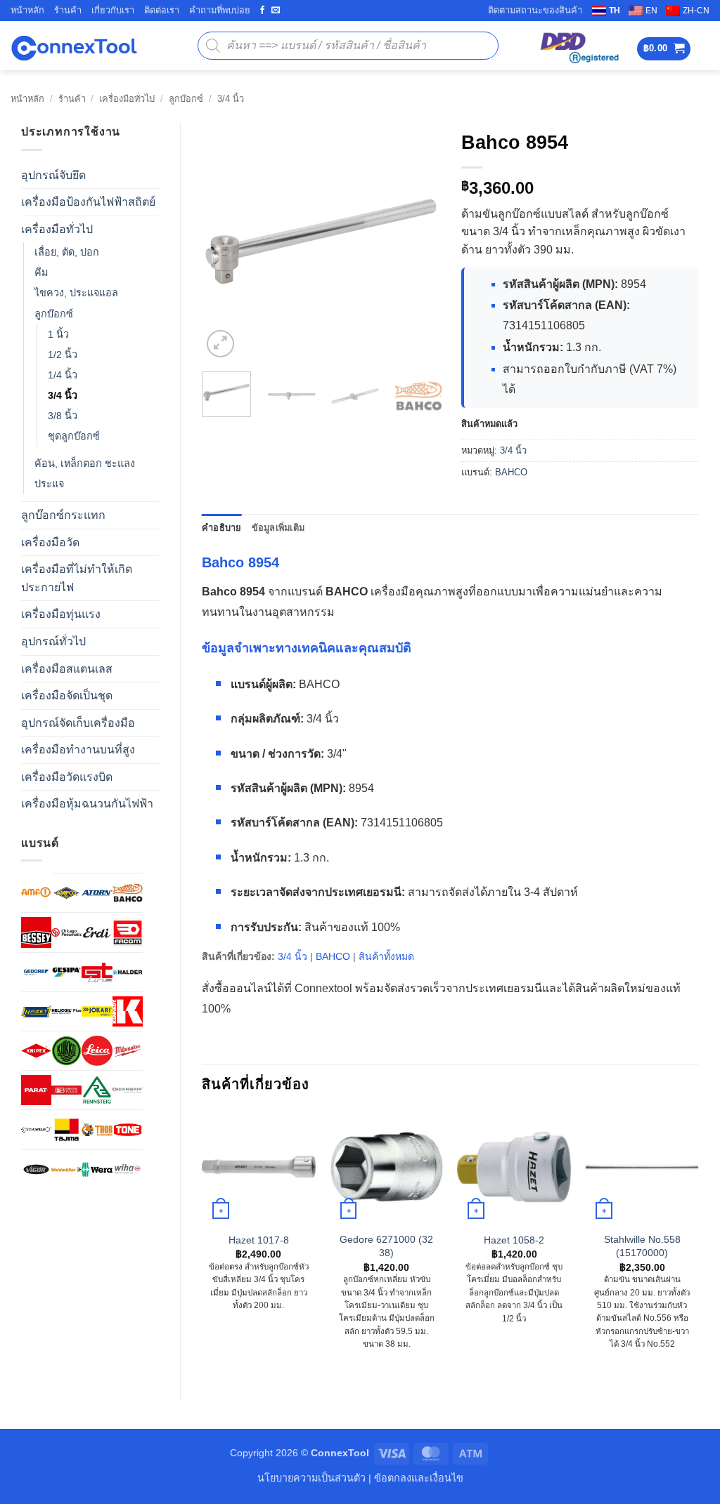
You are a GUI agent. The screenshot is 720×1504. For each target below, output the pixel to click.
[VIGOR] (36, 1169)
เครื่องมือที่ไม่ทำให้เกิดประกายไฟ (76, 578)
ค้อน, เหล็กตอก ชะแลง (84, 463)
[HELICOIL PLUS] (66, 1011)
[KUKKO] (66, 1050)
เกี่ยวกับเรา (112, 10)
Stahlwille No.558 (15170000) (642, 1246)
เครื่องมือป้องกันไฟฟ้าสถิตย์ (88, 202)
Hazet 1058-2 (514, 1240)
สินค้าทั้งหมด (386, 956)
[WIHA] (127, 1169)
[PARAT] (36, 1090)
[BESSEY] (36, 932)
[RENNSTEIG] (97, 1090)
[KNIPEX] (36, 1050)
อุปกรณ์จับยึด (53, 175)
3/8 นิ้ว (62, 415)
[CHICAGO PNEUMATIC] (66, 932)
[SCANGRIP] (127, 1090)
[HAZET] (36, 1011)
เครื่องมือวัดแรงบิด (66, 777)
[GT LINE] (97, 972)
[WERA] (97, 1169)
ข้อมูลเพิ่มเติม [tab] (278, 527)
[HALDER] (127, 972)
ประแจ (49, 483)
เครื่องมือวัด (50, 542)
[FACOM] (127, 932)
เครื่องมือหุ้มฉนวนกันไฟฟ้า (87, 804)
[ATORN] (97, 892)
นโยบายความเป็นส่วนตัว (311, 1478)
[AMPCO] (66, 892)
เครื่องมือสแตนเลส (66, 669)
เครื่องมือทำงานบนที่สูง (78, 750)
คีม (41, 272)
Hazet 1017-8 (259, 1240)
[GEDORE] (36, 972)
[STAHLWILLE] (36, 1129)
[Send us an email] (275, 10)
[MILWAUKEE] (127, 1050)
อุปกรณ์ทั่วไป (53, 641)
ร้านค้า (68, 10)
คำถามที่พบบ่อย (219, 10)
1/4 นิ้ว (62, 375)
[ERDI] (97, 932)
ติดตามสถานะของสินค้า (535, 10)
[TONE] (127, 1129)
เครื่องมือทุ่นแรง (61, 614)
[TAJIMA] (66, 1129)
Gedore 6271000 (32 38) (386, 1246)
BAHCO (511, 472)
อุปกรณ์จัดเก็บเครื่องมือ (78, 723)
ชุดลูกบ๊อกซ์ (74, 436)
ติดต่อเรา (161, 10)
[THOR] (97, 1129)
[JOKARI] (97, 1011)
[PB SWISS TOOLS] (66, 1090)
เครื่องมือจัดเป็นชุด (66, 695)
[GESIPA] (66, 972)
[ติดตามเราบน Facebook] (262, 10)
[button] (664, 48)
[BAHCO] (127, 892)
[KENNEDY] (127, 1011)
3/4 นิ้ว (230, 98)
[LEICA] (97, 1050)
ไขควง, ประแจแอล (76, 292)
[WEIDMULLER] (66, 1169)
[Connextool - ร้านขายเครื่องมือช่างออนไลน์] (74, 46)
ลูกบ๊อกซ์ (186, 98)
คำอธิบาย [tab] (222, 527)
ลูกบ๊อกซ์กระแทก (63, 515)
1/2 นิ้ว (62, 354)
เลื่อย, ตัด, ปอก (66, 252)
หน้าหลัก (27, 10)
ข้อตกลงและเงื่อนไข (418, 1478)
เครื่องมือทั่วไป (127, 98)
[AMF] (36, 892)
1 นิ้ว (58, 334)
